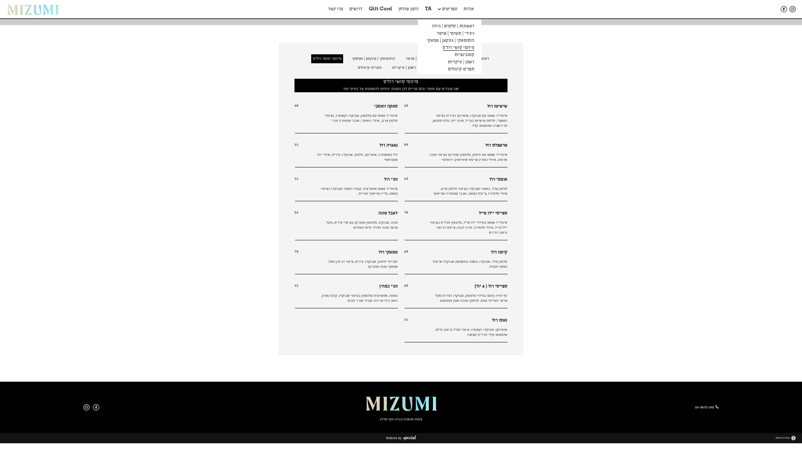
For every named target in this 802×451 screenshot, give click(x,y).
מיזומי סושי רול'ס (458, 47)
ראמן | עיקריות (461, 62)
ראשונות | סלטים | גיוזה (453, 26)
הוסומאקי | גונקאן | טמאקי (450, 40)
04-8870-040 (704, 407)
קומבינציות (464, 54)
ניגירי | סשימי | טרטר (455, 33)
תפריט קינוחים (461, 69)
